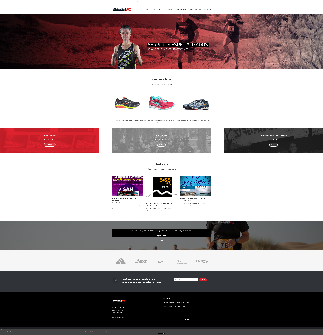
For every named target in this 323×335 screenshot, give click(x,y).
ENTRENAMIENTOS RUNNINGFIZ (171, 317)
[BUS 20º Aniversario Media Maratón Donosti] (195, 186)
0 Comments (121, 202)
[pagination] (160, 242)
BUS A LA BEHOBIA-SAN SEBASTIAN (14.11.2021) (159, 203)
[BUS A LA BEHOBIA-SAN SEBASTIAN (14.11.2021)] (161, 188)
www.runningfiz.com (120, 319)
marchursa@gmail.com (121, 317)
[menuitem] (148, 9)
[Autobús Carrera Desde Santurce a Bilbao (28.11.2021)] (127, 186)
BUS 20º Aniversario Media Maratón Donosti (192, 198)
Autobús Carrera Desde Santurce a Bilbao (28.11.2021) (177, 305)
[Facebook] (185, 322)
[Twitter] (188, 322)
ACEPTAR (161, 333)
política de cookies (87, 331)
